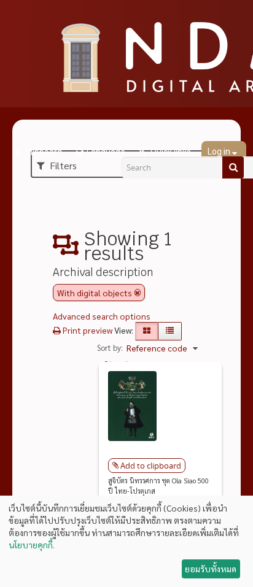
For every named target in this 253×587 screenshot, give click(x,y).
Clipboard (42, 152)
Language (106, 152)
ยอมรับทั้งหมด (210, 568)
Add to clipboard (150, 465)
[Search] (233, 167)
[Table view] (170, 331)
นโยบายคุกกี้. (32, 544)
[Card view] (146, 331)
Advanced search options (101, 315)
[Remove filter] (137, 292)
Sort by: (110, 347)
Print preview (86, 330)
